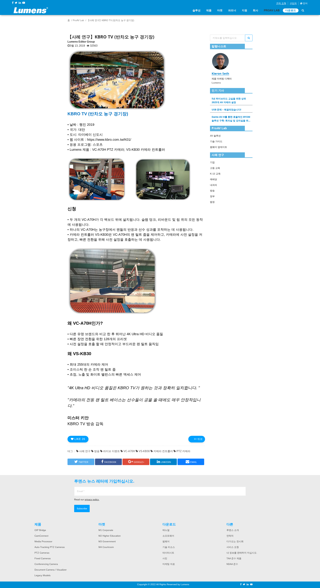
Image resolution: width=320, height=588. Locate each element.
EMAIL (193, 462)
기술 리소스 (168, 547)
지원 (244, 10)
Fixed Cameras (42, 558)
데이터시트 (168, 552)
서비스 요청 (232, 547)
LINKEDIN (166, 462)
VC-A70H (129, 451)
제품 (209, 10)
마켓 (219, 10)
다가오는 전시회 (235, 541)
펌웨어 (166, 541)
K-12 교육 (215, 173)
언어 (305, 3)
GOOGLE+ (139, 462)
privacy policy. (92, 499)
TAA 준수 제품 (233, 558)
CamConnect (41, 535)
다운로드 (290, 10)
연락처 (230, 535)
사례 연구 (84, 451)
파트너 (232, 10)
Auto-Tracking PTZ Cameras (49, 547)
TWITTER (83, 462)
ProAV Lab (272, 10)
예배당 (213, 179)
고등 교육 (215, 168)
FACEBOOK (110, 462)
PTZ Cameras (41, 552)
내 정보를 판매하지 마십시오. (241, 552)
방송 (97, 451)
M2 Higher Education (109, 535)
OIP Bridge (40, 530)
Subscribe (82, 508)
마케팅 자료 (168, 564)
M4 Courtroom (106, 547)
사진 (164, 558)
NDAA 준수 (232, 564)
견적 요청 (281, 3)
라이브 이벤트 (111, 451)
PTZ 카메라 (183, 451)
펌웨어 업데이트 (218, 147)
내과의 (213, 185)
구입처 (293, 3)
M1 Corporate (105, 530)
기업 (212, 162)
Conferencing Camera (46, 564)
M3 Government (107, 541)
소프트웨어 (168, 535)
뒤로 (200, 439)
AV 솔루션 (215, 135)
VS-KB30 (144, 451)
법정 (212, 202)
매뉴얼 (166, 530)
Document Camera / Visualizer (50, 569)
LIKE (79, 439)
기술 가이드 (216, 141)
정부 (212, 196)
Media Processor (43, 541)
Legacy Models (42, 575)
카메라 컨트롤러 (163, 451)
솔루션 (196, 10)
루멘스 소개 (232, 530)
